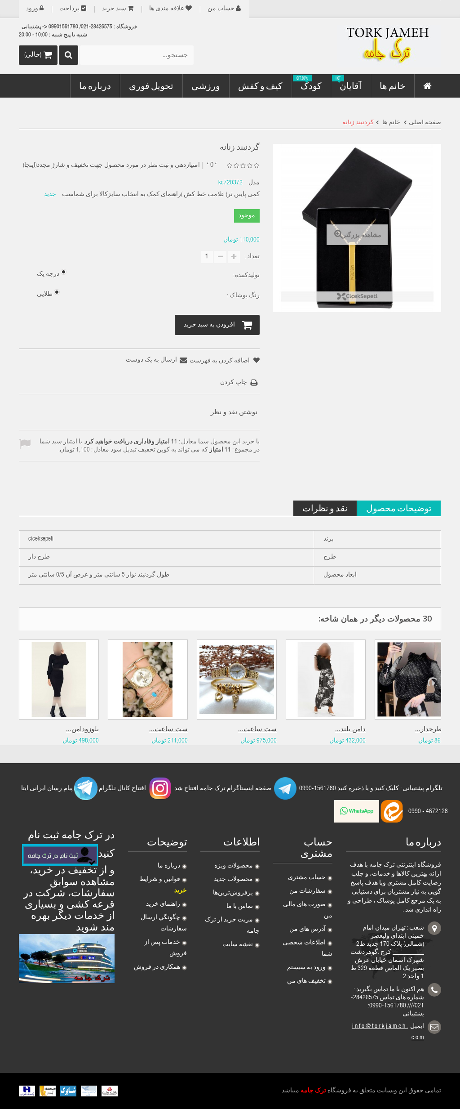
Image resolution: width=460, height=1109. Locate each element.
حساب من (221, 9)
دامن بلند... (350, 729)
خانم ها (390, 123)
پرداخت (69, 9)
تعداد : (252, 257)
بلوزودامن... (82, 729)
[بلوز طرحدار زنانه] (415, 679)
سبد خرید (114, 9)
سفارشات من (307, 891)
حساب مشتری (307, 878)
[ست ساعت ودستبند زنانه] (237, 679)
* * (212, 165)
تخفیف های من (306, 981)
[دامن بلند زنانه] (326, 679)
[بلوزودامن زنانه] (59, 679)
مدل (254, 183)
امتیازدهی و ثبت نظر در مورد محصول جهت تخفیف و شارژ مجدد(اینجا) (111, 165)
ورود (32, 9)
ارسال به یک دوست (151, 360)
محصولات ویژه (233, 866)
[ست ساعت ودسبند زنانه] (148, 679)
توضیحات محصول (399, 508)
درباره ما (169, 866)
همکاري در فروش (157, 967)
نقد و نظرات (325, 508)
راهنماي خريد (163, 904)
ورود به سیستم (306, 968)
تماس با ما (239, 906)
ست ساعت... (168, 729)
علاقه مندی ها (166, 9)
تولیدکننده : (245, 276)
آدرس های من (307, 929)
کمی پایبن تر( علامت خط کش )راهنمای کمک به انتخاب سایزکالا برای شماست (161, 195)
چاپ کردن (233, 383)
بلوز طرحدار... (435, 729)
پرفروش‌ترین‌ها (233, 893)
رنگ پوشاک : (243, 296)
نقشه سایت (237, 945)
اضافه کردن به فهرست (220, 361)
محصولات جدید (233, 879)
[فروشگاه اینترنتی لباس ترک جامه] (375, 46)
